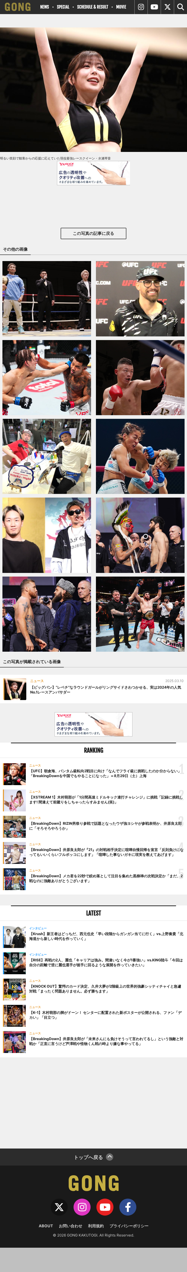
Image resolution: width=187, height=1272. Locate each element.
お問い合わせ (70, 1225)
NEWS (44, 6)
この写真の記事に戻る (93, 233)
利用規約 (96, 1225)
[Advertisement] (93, 1102)
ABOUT (46, 1225)
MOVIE (121, 6)
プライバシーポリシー (129, 1225)
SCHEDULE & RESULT (92, 6)
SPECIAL (63, 6)
